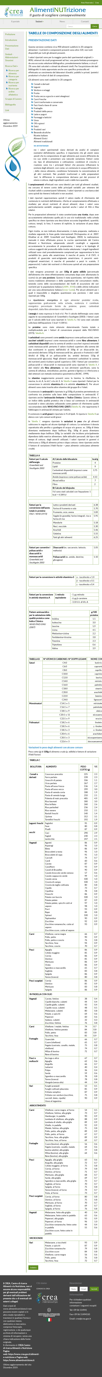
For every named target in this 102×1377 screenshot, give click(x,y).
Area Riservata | (87, 2)
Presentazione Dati (11, 47)
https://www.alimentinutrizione (18, 1360)
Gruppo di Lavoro (13, 98)
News (62, 21)
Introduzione (11, 40)
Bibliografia (10, 104)
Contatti (85, 21)
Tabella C (36, 421)
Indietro (33, 1267)
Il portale (15, 21)
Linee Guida (68, 289)
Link (7, 110)
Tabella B (92, 413)
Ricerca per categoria (13, 78)
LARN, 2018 (68, 286)
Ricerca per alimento (13, 72)
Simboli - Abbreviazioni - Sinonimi (12, 57)
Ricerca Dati (11, 66)
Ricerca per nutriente (13, 84)
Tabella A (71, 319)
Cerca (94, 26)
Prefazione (10, 34)
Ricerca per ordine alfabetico (13, 91)
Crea (97, 2)
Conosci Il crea (43, 1289)
